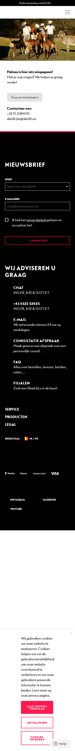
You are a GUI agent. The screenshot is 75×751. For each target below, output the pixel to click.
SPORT (8, 179)
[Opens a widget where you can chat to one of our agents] (60, 744)
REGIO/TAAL (12, 438)
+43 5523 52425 (26, 303)
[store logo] (16, 12)
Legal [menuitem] (10, 424)
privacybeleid (36, 220)
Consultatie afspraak (36, 340)
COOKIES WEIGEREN (37, 738)
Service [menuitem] (12, 409)
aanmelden (38, 240)
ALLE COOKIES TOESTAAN (37, 707)
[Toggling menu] (67, 12)
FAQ (17, 362)
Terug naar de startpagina (24, 97)
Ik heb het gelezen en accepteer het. (37, 222)
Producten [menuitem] (16, 417)
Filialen (21, 383)
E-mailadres (12, 199)
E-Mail (19, 319)
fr (36, 438)
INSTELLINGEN (37, 722)
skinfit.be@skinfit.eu (21, 118)
